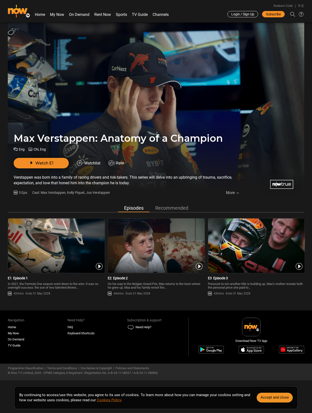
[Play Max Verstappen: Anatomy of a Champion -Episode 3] (256, 245)
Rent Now (102, 14)
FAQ (70, 327)
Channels (161, 14)
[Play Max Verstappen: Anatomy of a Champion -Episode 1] (56, 245)
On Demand (79, 14)
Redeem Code (283, 6)
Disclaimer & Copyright (96, 368)
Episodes (134, 208)
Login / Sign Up (242, 14)
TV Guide (140, 14)
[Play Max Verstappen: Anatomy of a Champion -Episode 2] (156, 245)
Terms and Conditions (62, 368)
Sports (121, 14)
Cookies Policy (109, 400)
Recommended (171, 208)
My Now (57, 14)
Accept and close (275, 397)
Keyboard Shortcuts (81, 333)
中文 (301, 6)
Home (40, 14)
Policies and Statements (132, 368)
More (230, 192)
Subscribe (273, 14)
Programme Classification (25, 368)
